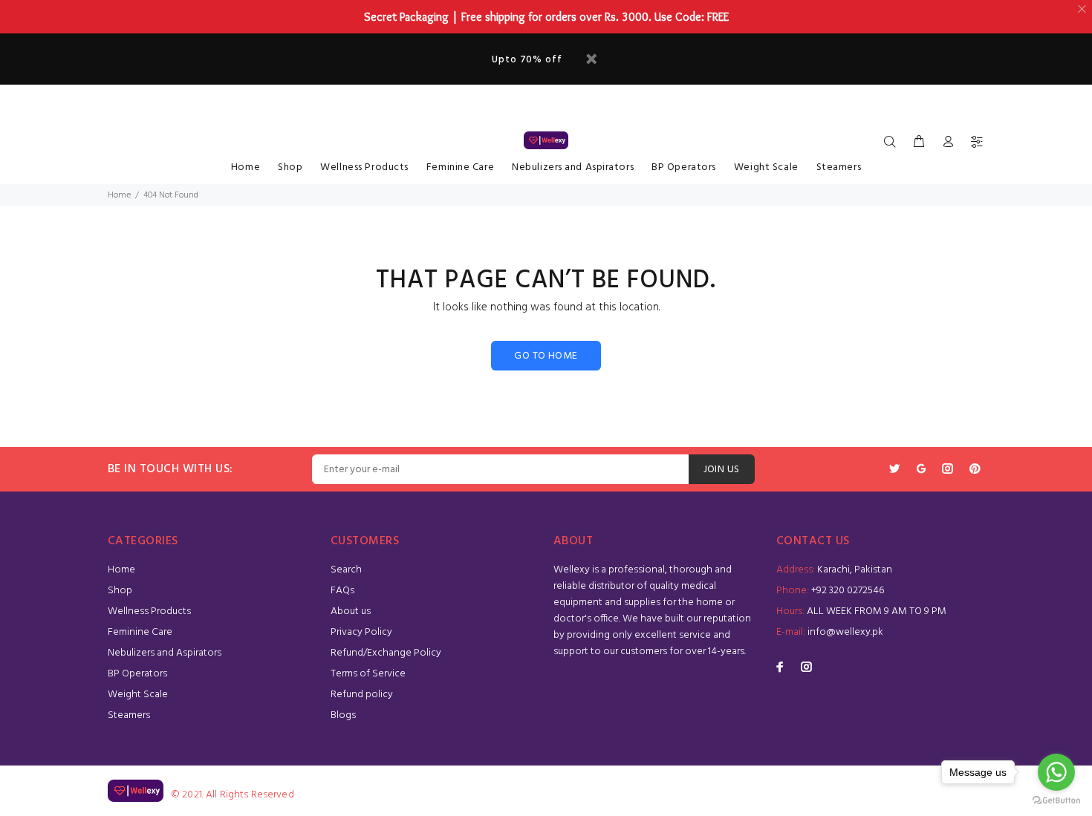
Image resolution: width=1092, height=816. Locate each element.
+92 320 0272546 (847, 590)
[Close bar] (1082, 9)
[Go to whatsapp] (1056, 772)
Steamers (838, 167)
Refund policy (362, 694)
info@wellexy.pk (845, 632)
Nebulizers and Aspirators (573, 167)
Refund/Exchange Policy (386, 653)
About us (351, 611)
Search (346, 569)
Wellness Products (364, 167)
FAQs (342, 590)
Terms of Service (368, 673)
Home (245, 167)
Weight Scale (766, 167)
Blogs (343, 715)
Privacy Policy (361, 632)
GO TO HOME (545, 356)
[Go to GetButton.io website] (1056, 801)
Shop (290, 167)
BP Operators (683, 167)
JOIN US (721, 469)
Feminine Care (460, 167)
